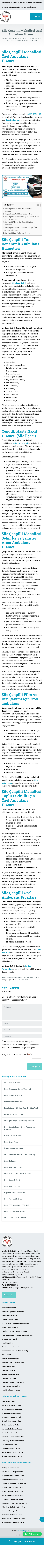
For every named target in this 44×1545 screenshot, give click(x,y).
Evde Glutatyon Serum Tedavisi (17, 1089)
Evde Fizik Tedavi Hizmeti (15, 1218)
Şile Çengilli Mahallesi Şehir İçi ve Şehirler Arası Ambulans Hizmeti (22, 218)
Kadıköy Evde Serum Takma (12, 1421)
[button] (32, 1534)
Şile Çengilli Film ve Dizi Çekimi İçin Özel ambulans (19, 223)
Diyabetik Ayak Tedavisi (14, 1192)
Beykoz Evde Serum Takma (11, 1413)
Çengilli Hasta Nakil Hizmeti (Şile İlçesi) (19, 214)
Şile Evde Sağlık (32, 977)
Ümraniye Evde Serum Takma (12, 1452)
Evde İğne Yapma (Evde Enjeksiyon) (19, 1120)
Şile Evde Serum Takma (10, 1445)
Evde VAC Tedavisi (12, 1186)
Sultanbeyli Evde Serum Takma (13, 1441)
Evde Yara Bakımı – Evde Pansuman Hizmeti (19, 1128)
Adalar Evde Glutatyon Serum (12, 1472)
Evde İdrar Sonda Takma (14, 1167)
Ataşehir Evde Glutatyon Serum (13, 1476)
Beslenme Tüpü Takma (13, 1114)
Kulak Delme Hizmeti (13, 1136)
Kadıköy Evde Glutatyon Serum (13, 1487)
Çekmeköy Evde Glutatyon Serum (14, 1483)
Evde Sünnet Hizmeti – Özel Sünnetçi (20, 1155)
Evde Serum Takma (8, 1401)
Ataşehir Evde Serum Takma (12, 1409)
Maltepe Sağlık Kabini (24, 1531)
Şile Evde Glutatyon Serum (11, 1511)
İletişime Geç (8, 1295)
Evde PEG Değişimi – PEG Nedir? (17, 1205)
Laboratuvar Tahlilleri (13, 1102)
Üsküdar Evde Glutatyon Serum (13, 1523)
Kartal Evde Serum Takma (11, 1425)
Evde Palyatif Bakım (13, 1199)
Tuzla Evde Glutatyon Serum (12, 1515)
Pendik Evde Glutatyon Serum (12, 1499)
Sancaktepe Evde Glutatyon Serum (14, 1503)
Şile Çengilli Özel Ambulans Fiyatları (17, 233)
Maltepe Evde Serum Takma (12, 1429)
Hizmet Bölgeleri (7, 977)
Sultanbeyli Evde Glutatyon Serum (14, 1507)
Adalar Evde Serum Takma (11, 1405)
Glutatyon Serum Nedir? (10, 1468)
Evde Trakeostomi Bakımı (15, 1211)
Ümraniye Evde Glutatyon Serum (13, 1519)
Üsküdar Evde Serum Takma (12, 1456)
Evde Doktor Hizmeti (13, 1095)
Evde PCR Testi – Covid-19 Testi (17, 1173)
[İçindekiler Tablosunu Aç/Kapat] (37, 205)
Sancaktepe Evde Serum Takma (13, 1437)
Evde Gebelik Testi (12, 1180)
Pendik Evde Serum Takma (11, 1433)
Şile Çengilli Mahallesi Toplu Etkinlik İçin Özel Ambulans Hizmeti (21, 228)
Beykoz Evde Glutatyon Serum (12, 1480)
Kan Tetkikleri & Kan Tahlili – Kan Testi (21, 1108)
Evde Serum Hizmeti (12, 1083)
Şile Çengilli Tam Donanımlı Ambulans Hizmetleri (18, 209)
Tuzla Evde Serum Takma (11, 1448)
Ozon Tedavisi (10, 1161)
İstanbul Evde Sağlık (20, 977)
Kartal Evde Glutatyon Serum (12, 1491)
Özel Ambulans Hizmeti (14, 1148)
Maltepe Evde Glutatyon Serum (13, 1495)
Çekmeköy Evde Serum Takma (12, 1417)
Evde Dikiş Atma (11, 1142)
